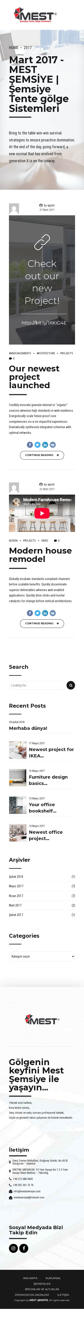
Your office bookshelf (42, 808)
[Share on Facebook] (30, 445)
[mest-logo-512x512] (42, 1019)
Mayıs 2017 (16, 886)
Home (13, 47)
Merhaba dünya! (28, 728)
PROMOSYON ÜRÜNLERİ (32, 1294)
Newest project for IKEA (51, 752)
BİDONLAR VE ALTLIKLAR (42, 1289)
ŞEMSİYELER (42, 1283)
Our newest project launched (34, 376)
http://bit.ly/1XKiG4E (44, 323)
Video (44, 540)
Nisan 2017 (16, 896)
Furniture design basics (48, 780)
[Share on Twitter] (37, 445)
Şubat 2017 (16, 915)
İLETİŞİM (63, 1294)
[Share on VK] (53, 445)
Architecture (46, 353)
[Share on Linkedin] (45, 445)
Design (13, 540)
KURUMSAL (53, 1278)
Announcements (20, 353)
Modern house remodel (40, 554)
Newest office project (46, 835)
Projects (66, 353)
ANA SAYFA (30, 1278)
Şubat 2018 (16, 876)
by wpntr (49, 205)
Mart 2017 (15, 905)
